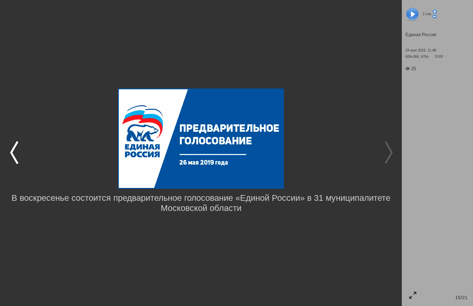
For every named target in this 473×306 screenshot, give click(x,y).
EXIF (439, 57)
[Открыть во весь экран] (412, 295)
